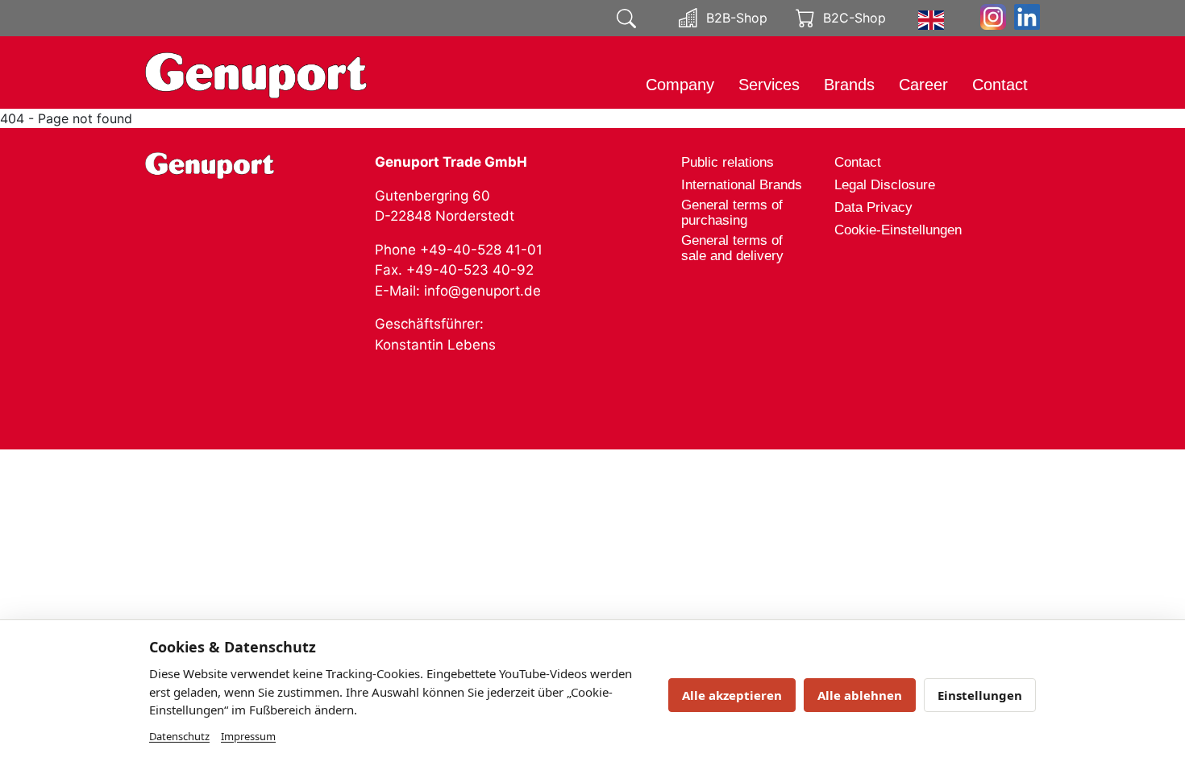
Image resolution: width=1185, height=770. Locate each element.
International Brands (741, 184)
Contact (1000, 84)
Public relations (727, 162)
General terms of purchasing (732, 212)
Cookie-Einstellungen (898, 230)
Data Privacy (873, 207)
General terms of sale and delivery (732, 248)
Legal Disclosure (884, 184)
